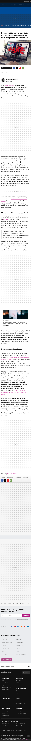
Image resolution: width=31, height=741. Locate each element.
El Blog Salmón (19, 711)
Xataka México (5, 723)
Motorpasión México (21, 730)
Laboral (18, 648)
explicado (6, 219)
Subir (25, 672)
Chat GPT (15, 603)
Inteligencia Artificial (21, 654)
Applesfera (4, 685)
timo (3, 651)
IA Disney (22, 603)
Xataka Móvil (5, 683)
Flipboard (20, 68)
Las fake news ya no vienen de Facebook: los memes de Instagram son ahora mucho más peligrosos (15, 323)
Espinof (18, 693)
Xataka (3, 680)
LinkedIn (28, 626)
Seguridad (4, 645)
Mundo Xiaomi (5, 689)
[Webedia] (27, 1)
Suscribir (26, 615)
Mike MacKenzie (12, 474)
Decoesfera (4, 713)
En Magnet (7, 320)
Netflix (17, 651)
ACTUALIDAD (4, 5)
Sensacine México (20, 725)
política (26, 477)
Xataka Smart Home (6, 687)
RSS (21, 626)
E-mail (23, 68)
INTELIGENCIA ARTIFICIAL (17, 5)
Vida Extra (18, 683)
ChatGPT (5, 25)
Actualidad (10, 477)
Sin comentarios (7, 68)
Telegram (18, 626)
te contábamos (9, 85)
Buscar (28, 666)
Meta (26, 25)
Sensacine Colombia (21, 728)
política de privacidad (22, 619)
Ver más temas (6, 659)
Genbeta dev (19, 645)
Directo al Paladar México (8, 730)
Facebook (14, 68)
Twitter (17, 68)
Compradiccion (5, 715)
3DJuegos (18, 680)
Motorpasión (19, 701)
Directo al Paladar (6, 701)
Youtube (14, 626)
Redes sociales (5, 648)
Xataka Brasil (5, 725)
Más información (25, 739)
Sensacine (18, 690)
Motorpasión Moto (20, 703)
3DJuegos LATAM (20, 723)
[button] (12, 79)
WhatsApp (4, 654)
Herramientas (19, 642)
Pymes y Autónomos (21, 713)
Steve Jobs (20, 25)
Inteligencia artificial (7, 642)
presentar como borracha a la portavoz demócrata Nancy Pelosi (14, 392)
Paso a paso (5, 639)
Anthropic (12, 25)
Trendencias (5, 711)
